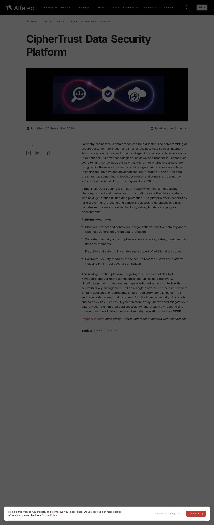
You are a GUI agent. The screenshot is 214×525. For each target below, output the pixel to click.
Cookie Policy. (49, 515)
